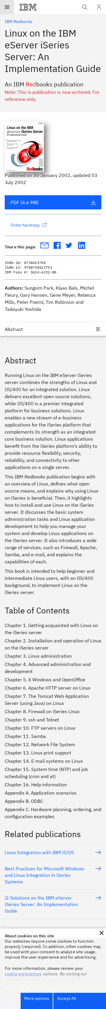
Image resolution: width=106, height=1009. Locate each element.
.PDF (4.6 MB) (24, 202)
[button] (102, 933)
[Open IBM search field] (85, 7)
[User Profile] (99, 7)
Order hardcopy (25, 225)
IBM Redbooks (18, 21)
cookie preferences (23, 974)
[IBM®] (28, 7)
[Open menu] (7, 7)
